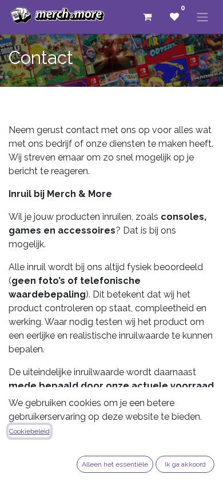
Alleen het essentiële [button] (115, 464)
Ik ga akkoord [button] (185, 464)
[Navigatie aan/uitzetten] (202, 17)
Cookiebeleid (29, 431)
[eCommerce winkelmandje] (147, 16)
